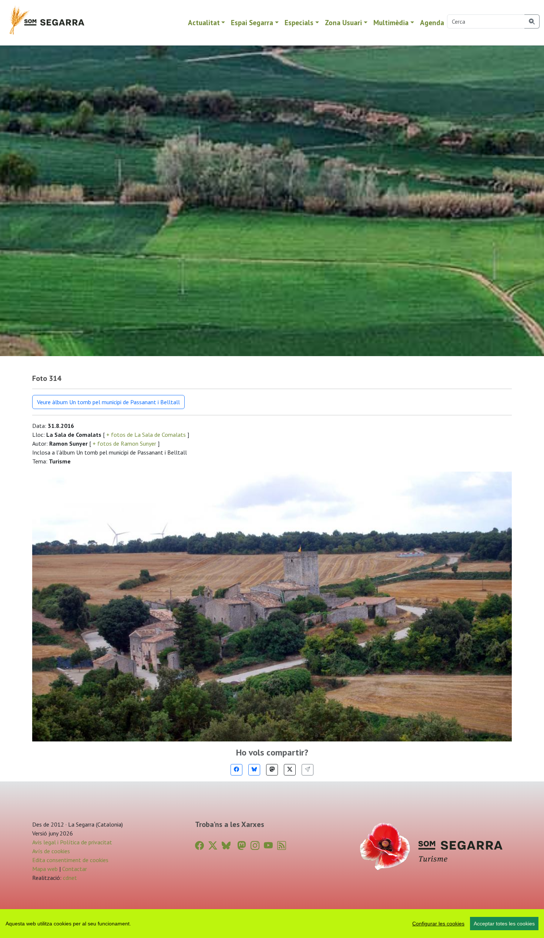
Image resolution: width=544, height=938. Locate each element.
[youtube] (268, 845)
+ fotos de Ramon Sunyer (124, 443)
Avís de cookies (51, 851)
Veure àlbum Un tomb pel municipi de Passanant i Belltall (108, 402)
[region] (272, 923)
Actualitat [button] (204, 22)
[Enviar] (307, 769)
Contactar (74, 868)
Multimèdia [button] (391, 22)
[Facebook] (236, 769)
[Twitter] (290, 769)
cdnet (69, 877)
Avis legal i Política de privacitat (72, 842)
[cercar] (532, 21)
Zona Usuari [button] (343, 22)
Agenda (432, 22)
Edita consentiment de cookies (70, 860)
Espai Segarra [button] (252, 22)
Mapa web (45, 868)
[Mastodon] (272, 769)
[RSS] (281, 845)
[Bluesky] (254, 769)
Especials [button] (299, 22)
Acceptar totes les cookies (504, 924)
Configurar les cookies (438, 924)
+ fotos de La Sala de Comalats (146, 434)
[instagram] (255, 845)
